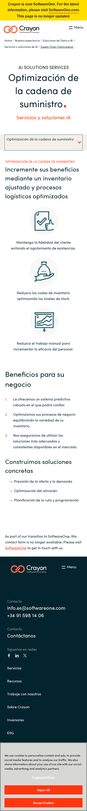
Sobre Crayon (18, 706)
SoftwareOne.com (64, 10)
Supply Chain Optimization (57, 46)
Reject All (43, 790)
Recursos (14, 680)
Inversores (15, 719)
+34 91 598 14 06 (25, 615)
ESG (10, 732)
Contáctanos (21, 635)
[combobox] (43, 142)
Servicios (14, 667)
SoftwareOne (16, 547)
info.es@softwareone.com (36, 607)
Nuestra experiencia (27, 40)
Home (8, 40)
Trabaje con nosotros (24, 693)
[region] (43, 776)
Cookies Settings (43, 777)
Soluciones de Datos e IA (58, 40)
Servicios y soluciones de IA (21, 46)
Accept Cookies (43, 803)
